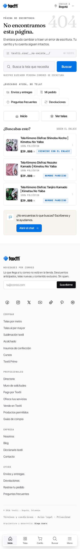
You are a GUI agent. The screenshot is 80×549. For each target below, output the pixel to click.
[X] (29, 302)
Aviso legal (45, 517)
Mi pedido (50, 92)
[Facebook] (7, 302)
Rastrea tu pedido (13, 487)
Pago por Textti (12, 392)
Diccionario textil (12, 450)
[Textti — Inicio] (10, 6)
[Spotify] (73, 302)
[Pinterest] (62, 302)
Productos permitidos (15, 412)
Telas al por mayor (14, 328)
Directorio (9, 379)
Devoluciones (57, 102)
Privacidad (63, 517)
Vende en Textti (12, 405)
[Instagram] (18, 302)
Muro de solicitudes (14, 385)
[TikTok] (51, 302)
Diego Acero (41, 523)
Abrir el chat (26, 228)
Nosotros (8, 436)
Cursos (7, 354)
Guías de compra (13, 419)
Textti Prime (10, 361)
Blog (6, 443)
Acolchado (9, 341)
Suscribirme (66, 284)
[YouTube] (40, 302)
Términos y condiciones (18, 517)
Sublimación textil (13, 334)
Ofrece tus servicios (15, 399)
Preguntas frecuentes (24, 102)
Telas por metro (12, 321)
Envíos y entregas (21, 92)
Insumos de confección (17, 348)
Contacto (9, 456)
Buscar (67, 67)
